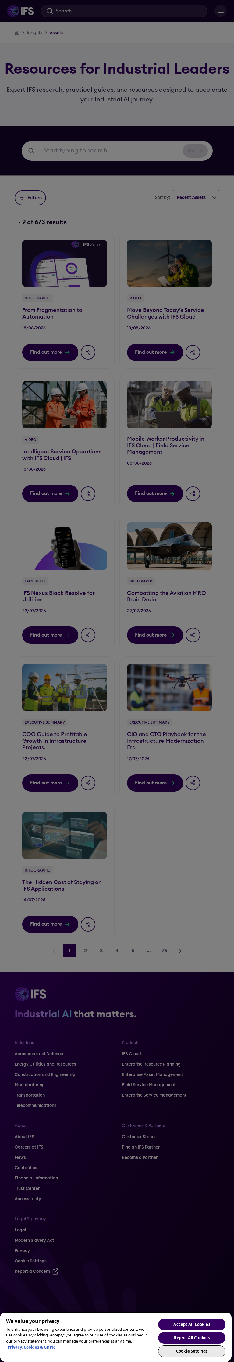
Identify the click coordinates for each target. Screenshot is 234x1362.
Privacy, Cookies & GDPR (31, 1347)
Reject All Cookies (192, 1337)
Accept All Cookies (191, 1324)
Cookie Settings (191, 1351)
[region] (116, 1337)
